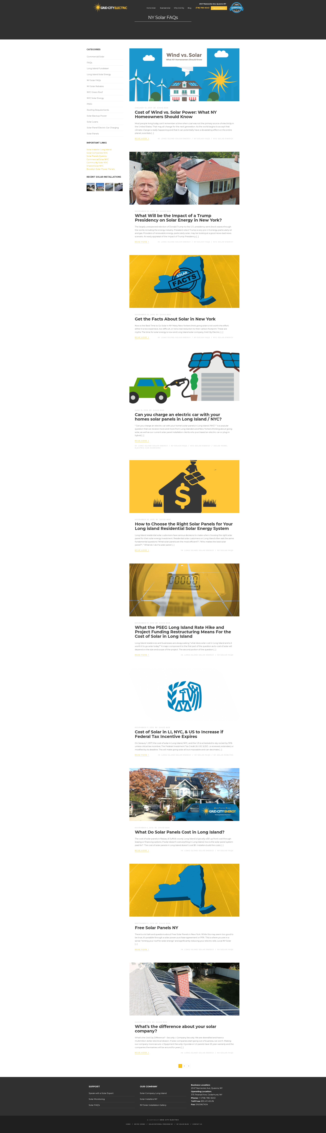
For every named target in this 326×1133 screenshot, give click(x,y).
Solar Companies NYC (97, 153)
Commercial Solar (95, 56)
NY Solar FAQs (202, 139)
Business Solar (165, 8)
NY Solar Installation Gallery (153, 1105)
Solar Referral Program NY (161, 1124)
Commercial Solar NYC (98, 159)
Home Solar (151, 8)
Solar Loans (92, 122)
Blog (189, 8)
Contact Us (197, 1124)
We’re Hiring (139, 1124)
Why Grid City (179, 8)
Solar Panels (93, 133)
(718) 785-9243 (202, 8)
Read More (142, 138)
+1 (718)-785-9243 (206, 1098)
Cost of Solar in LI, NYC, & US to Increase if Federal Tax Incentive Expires (179, 734)
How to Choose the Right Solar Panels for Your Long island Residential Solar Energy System (184, 526)
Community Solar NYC (97, 162)
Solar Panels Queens (97, 156)
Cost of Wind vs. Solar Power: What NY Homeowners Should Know (176, 114)
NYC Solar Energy (223, 139)
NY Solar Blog (183, 1124)
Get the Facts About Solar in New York (175, 319)
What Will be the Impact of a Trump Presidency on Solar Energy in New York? (178, 218)
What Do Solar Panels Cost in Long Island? (180, 832)
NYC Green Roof (95, 92)
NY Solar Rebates (223, 755)
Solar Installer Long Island (99, 149)
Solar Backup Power (97, 116)
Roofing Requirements (98, 110)
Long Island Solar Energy (176, 139)
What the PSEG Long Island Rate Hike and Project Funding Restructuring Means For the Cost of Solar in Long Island (183, 632)
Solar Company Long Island (153, 1093)
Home (128, 1124)
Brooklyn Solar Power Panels (101, 169)
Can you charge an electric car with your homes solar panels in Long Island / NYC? (178, 417)
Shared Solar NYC (95, 166)
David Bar (162, 108)
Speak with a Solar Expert (101, 1093)
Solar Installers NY (148, 1099)
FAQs (89, 62)
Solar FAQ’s (94, 1105)
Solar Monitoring (97, 1099)
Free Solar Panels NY (156, 927)
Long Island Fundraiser (98, 68)
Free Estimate (219, 8)
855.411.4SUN (207, 1101)
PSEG (89, 104)
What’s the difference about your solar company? (175, 1028)
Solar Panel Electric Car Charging (103, 127)
